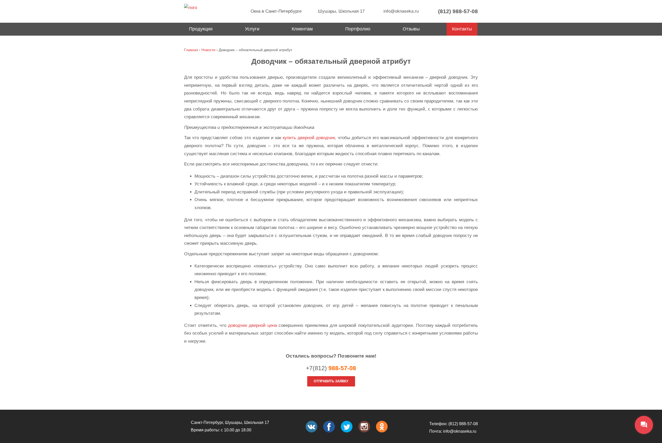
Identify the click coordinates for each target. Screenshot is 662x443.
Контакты (462, 28)
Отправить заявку (331, 381)
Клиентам (302, 28)
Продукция (201, 28)
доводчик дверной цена (252, 325)
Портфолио (357, 28)
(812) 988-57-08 (457, 11)
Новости (208, 50)
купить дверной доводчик (309, 137)
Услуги (252, 28)
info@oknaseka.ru (400, 11)
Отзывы (411, 28)
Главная (191, 50)
